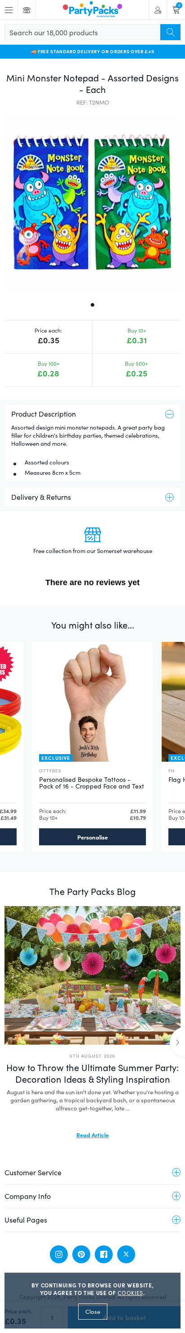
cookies (130, 1292)
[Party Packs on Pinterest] (81, 1254)
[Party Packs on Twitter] (126, 1254)
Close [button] (92, 1312)
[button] (92, 203)
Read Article (92, 1135)
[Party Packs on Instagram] (59, 1254)
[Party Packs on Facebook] (104, 1254)
